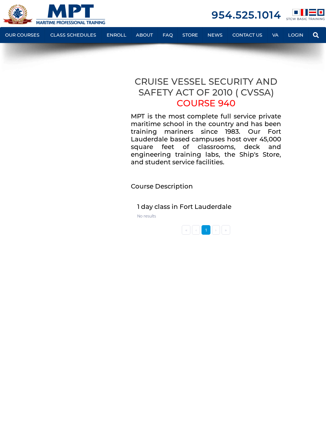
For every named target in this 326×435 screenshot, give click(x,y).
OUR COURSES (22, 35)
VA (275, 35)
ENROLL (116, 35)
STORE (190, 35)
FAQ (168, 35)
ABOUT (144, 35)
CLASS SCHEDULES (73, 35)
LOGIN (295, 35)
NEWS (215, 35)
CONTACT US (247, 35)
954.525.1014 (246, 15)
